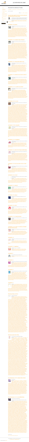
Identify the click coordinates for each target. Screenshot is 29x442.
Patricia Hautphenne (15, 34)
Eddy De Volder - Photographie (13, 305)
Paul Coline (25, 322)
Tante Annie (19, 120)
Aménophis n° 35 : (16, 39)
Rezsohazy (9, 97)
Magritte (19, 317)
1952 (26, 383)
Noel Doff (23, 117)
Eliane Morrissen (17, 241)
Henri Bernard (17, 50)
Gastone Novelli (17, 352)
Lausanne (19, 389)
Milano (13, 250)
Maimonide (18, 361)
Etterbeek (26, 350)
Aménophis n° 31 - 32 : (15, 86)
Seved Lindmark (22, 392)
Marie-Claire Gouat (24, 69)
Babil (23, 300)
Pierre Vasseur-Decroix (18, 391)
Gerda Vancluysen (15, 31)
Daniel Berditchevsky (12, 47)
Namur (10, 289)
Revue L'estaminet (18, 369)
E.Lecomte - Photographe (14, 349)
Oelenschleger (24, 365)
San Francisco (23, 97)
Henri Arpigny (14, 50)
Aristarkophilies (24, 344)
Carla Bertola (18, 45)
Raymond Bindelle (15, 56)
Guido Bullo (14, 309)
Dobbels (26, 154)
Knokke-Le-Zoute (11, 277)
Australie (21, 90)
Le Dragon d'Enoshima (13, 315)
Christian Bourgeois (22, 302)
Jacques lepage (13, 287)
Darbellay (18, 92)
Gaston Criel (13, 131)
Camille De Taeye (15, 45)
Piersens (15, 325)
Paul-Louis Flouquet (14, 367)
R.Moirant (12, 326)
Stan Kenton (20, 329)
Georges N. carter (11, 387)
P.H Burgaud (21, 70)
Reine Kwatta (12, 212)
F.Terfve (11, 306)
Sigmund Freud (13, 182)
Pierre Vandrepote (12, 325)
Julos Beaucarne (24, 314)
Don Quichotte (18, 304)
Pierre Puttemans (13, 118)
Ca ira (20, 346)
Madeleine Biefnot (14, 317)
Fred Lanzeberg (17, 351)
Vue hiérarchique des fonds (4, 17)
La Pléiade (16, 389)
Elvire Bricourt (16, 48)
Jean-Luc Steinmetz (24, 287)
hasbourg (12, 50)
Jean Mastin (19, 132)
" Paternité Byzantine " (14, 341)
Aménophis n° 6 (10, 259)
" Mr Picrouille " (15, 188)
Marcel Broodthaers (16, 32)
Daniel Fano (20, 130)
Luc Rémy (9, 361)
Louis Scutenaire (23, 360)
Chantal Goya (24, 346)
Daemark (17, 348)
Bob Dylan (17, 285)
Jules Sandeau (20, 314)
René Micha (12, 369)
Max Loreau (21, 319)
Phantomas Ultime (22, 323)
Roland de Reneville (13, 392)
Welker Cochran (11, 71)
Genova (15, 276)
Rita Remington (24, 135)
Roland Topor (24, 171)
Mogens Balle (9, 364)
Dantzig (21, 348)
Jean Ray (9, 356)
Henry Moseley (20, 113)
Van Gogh (15, 121)
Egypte (9, 31)
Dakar (18, 231)
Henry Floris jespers (13, 354)
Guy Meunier (19, 309)
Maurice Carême (15, 319)
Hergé (13, 221)
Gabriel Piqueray (11, 31)
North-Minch (19, 365)
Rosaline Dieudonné (20, 35)
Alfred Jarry (14, 343)
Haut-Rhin (14, 67)
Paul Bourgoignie (22, 55)
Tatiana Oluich (16, 182)
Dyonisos (25, 30)
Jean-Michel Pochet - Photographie (16, 313)
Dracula (20, 220)
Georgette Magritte (13, 112)
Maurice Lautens (16, 33)
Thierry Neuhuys (13, 373)
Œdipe (21, 365)
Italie (24, 199)
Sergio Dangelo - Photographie (21, 371)
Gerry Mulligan (9, 113)
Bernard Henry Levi (20, 301)
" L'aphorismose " (15, 337)
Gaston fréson (20, 386)
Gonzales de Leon (24, 308)
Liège (19, 277)
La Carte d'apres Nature (20, 358)
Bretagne (18, 20)
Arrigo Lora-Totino (20, 105)
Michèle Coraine (9, 55)
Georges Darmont (13, 49)
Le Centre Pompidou (20, 359)
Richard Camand (12, 57)
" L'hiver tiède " (15, 380)
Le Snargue (13, 233)
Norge (20, 278)
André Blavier (9, 344)
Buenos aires (17, 66)
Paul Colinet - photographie (17, 366)
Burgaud (25, 91)
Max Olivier (22, 265)
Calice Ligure (20, 385)
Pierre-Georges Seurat (17, 118)
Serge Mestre (21, 328)
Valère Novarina (23, 330)
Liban (26, 94)
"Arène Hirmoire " (22, 342)
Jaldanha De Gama (25, 31)
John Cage (25, 357)
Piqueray (13, 171)
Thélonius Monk (22, 120)
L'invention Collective (16, 358)
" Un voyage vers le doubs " (17, 342)
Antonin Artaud (19, 273)
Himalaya (20, 354)
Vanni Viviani (12, 331)
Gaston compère (13, 93)
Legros (14, 145)
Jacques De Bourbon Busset (19, 264)
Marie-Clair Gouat (10, 191)
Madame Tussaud (10, 317)
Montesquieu (25, 320)
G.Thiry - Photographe (21, 351)
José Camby (18, 52)
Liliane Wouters (20, 316)
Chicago (24, 285)
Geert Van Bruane (24, 386)
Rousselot (20, 392)
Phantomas (19, 323)
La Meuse (19, 190)
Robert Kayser (13, 35)
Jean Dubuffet (16, 287)
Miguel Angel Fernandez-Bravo (12, 134)
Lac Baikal (22, 94)
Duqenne (9, 155)
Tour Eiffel (24, 373)
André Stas (19, 28)
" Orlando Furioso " (10, 341)
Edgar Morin (17, 305)
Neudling (18, 170)
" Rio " (17, 382)
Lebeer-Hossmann (21, 315)
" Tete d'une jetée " (16, 383)
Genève (14, 276)
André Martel (15, 384)
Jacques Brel (17, 132)
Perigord (15, 146)
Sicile (18, 329)
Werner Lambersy (12, 279)
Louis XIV (24, 389)
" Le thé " (18, 380)
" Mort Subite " (23, 340)
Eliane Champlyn (23, 47)
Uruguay (9, 279)
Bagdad (21, 79)
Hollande (20, 276)
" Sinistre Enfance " (20, 382)
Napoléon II (11, 117)
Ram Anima (9, 56)
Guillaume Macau (24, 93)
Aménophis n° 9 (10, 269)
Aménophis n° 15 (11, 237)
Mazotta (23, 319)
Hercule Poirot (16, 354)
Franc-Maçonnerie (25, 275)
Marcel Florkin (9, 318)
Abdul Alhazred (15, 296)
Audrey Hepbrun (13, 29)
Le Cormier (9, 315)
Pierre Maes (23, 70)
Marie (11, 363)
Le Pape (13, 115)
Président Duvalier (16, 290)
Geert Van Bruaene (21, 352)
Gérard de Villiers (11, 308)
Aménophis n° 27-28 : (13, 125)
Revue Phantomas (23, 212)
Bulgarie (23, 91)
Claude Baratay (20, 303)
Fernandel (17, 306)
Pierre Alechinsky (11, 324)
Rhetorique (26, 369)
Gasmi (10, 93)
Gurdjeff (17, 309)
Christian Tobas (21, 263)
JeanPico (19, 180)
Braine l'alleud (22, 240)
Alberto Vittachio (22, 104)
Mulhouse (18, 70)
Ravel (22, 368)
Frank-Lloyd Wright (13, 351)
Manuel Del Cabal (22, 317)
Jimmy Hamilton (22, 357)
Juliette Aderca (12, 53)
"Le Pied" (23, 208)
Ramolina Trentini (24, 118)
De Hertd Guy (19, 47)
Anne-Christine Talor (21, 299)
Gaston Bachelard (10, 352)
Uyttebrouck (14, 213)
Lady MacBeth (18, 53)
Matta (20, 363)
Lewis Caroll (15, 115)
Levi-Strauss (9, 316)
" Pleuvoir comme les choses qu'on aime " (19, 381)
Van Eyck (14, 374)
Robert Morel (9, 392)
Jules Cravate (23, 221)
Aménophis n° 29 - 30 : (13, 101)
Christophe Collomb (19, 286)
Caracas (13, 302)
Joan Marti (16, 52)
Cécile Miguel (21, 274)
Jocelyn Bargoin (17, 211)
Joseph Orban (25, 156)
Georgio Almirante (17, 112)
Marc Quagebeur (25, 317)
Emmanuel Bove (15, 350)
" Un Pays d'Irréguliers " (12, 342)
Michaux (14, 320)
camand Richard (11, 45)
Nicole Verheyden (15, 242)
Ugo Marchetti (13, 330)
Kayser (14, 190)
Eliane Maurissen (13, 169)
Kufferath (21, 81)
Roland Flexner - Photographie (14, 266)
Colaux (23, 80)
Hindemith (22, 354)
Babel (22, 90)
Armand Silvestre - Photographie (12, 300)
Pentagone (22, 289)
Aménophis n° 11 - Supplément (13, 246)
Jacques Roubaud (24, 311)
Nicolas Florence (17, 289)
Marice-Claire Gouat (10, 116)
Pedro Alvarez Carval (15, 323)
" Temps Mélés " (24, 272)
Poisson (9, 21)
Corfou (25, 347)
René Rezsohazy (19, 119)
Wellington (11, 36)
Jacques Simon (16, 156)
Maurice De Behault (25, 54)
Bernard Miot (15, 385)
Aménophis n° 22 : (12, 174)
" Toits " (18, 383)
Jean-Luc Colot (15, 221)
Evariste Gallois (21, 110)
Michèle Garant (15, 170)
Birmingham (20, 240)
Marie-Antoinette (14, 116)
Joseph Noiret (17, 314)
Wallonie (9, 71)
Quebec (10, 326)
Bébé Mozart (17, 106)
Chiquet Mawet (13, 108)
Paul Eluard (18, 34)
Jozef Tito (21, 114)
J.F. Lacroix (23, 113)
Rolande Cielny (20, 57)
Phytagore (24, 289)
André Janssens (25, 128)
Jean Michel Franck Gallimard (13, 200)
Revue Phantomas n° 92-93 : (17, 377)
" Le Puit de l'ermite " (16, 272)
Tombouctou (23, 201)
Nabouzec (19, 364)
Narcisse (25, 364)
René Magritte (16, 119)
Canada (22, 346)
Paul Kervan (24, 366)
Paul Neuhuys (10, 367)
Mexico (20, 116)
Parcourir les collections (4, 15)
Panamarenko (9, 322)
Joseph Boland (20, 52)
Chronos (21, 109)
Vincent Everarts (24, 374)
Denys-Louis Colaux (22, 30)
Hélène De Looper (10, 156)
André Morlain (15, 28)
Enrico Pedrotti (17, 275)
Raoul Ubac (15, 326)
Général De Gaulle (16, 131)
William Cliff (14, 36)
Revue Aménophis (12, 21)
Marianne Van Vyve (23, 32)
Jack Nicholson (13, 132)
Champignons (22, 143)
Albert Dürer (19, 297)
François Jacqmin (23, 111)
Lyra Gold (16, 233)
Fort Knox (23, 306)
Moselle (17, 364)
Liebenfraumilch (15, 316)
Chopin (15, 30)
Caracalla (11, 302)
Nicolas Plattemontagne (12, 365)
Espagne (22, 92)
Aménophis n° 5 (10, 282)
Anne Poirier (12, 299)
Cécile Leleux (21, 45)
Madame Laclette (15, 361)
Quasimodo (21, 118)
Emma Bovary (16, 110)
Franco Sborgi (11, 307)
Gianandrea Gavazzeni (16, 387)
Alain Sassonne (16, 297)
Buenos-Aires (16, 346)
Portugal (20, 325)
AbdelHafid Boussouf (18, 104)
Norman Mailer (9, 390)
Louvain (26, 360)
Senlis (15, 328)
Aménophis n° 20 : (12, 194)
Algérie (14, 79)
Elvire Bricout (20, 48)
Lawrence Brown (14, 359)
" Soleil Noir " (24, 382)
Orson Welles (23, 321)
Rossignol (9, 83)
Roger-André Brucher (16, 57)
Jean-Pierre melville (22, 313)
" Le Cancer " (15, 178)
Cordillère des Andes (23, 347)
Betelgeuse (13, 274)
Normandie (25, 117)
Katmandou (11, 389)
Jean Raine (11, 388)
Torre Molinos (21, 373)
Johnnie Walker (14, 114)
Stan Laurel (16, 120)
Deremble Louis (11, 304)
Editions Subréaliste (22, 349)
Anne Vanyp (21, 28)
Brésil (19, 91)
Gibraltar (23, 131)
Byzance (19, 346)
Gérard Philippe (21, 112)
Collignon (26, 80)
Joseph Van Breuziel (25, 52)
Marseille (12, 319)
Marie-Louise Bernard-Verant (14, 54)
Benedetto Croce (12, 301)
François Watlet (21, 189)
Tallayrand (25, 35)
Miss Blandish (23, 145)
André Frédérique (19, 344)
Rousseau (18, 392)
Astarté (25, 28)
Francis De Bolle (16, 111)
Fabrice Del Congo (25, 110)
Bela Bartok (15, 345)
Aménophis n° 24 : (14, 139)
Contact (3, 20)
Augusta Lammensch (10, 106)
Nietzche (14, 321)
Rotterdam (24, 250)
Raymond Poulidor (18, 326)
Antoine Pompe (13, 105)
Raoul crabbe (12, 56)
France (23, 92)
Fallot (19, 155)
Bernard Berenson (21, 345)
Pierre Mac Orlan (10, 391)
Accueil (3, 7)
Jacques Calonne (19, 210)
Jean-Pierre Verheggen (12, 211)
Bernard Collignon (17, 29)
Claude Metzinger (25, 263)
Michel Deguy (16, 320)
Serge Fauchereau (18, 328)
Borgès (12, 346)
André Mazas (17, 298)
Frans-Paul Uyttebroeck (17, 199)
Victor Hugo (22, 121)
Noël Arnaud (16, 365)
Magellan (17, 317)
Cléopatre (26, 109)
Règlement (4, 12)
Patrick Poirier (15, 322)
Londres (20, 360)
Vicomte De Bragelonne (18, 121)
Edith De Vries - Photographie (22, 305)
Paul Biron (16, 55)
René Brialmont (19, 56)
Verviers (20, 374)
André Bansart (23, 43)
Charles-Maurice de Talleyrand (11, 30)
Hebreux (18, 31)
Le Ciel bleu (23, 359)
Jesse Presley (11, 114)
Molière (17, 134)
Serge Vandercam (24, 328)
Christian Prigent (12, 303)
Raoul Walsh (9, 119)
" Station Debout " (19, 341)
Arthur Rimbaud (24, 105)
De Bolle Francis (16, 47)
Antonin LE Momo (21, 384)
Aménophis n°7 (10, 253)
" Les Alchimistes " (24, 380)
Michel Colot (19, 33)
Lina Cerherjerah (21, 53)
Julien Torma (9, 53)
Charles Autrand (15, 249)
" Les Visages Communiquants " (11, 340)
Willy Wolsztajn (9, 202)
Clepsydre (9, 92)
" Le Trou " (15, 104)
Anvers (23, 28)
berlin (14, 91)
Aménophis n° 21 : (13, 185)
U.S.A (25, 201)
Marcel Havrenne (13, 318)
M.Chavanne (16, 145)
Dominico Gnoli (14, 304)
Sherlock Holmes (13, 83)
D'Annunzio (13, 348)
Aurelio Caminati (20, 300)
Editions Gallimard (10, 275)
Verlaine (16, 331)
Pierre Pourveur (22, 367)
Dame (20, 20)
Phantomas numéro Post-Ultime (13, 334)
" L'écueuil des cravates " (20, 337)
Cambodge (15, 263)
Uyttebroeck (9, 223)
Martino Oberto (18, 363)
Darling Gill (24, 348)
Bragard (18, 91)
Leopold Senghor (17, 277)
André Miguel (20, 298)
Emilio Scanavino (12, 350)
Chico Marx (11, 108)
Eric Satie (19, 110)
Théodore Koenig (11, 213)
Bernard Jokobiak (23, 262)
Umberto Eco (17, 330)
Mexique (23, 95)
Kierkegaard (12, 358)
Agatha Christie (22, 296)
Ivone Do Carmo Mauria (21, 67)
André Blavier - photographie (14, 344)
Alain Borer (25, 296)
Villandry (22, 374)
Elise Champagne (13, 48)
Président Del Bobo (23, 325)
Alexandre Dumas (22, 297)
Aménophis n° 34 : (16, 61)
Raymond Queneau (13, 119)
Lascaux (11, 359)
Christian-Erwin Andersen (20, 46)
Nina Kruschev (20, 117)
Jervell (23, 156)
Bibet (19, 209)
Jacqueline (24, 50)
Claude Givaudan (25, 385)
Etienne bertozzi (21, 275)
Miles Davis (16, 70)
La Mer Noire (17, 94)
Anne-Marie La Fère (22, 44)
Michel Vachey (22, 320)
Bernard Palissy (24, 345)
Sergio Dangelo (21, 266)
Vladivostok (19, 331)
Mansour (23, 361)
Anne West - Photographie (16, 299)
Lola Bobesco (21, 115)
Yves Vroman (21, 213)
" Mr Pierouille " (15, 208)
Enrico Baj (24, 350)
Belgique (19, 65)
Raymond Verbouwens (22, 34)
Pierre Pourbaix (24, 134)
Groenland (22, 93)
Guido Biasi (12, 309)
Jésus (15, 211)
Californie (18, 274)
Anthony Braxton (16, 90)
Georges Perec (9, 112)
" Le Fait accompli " (23, 339)
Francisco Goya (19, 111)
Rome (15, 392)
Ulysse (19, 182)
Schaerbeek (13, 328)
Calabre (9, 302)
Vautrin (18, 374)
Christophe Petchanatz (17, 109)
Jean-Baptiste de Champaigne (16, 356)
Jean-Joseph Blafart (21, 356)
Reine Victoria (15, 212)
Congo (24, 143)
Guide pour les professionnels (3, 9)
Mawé (21, 95)
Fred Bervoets (14, 179)
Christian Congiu (21, 108)
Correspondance (9, 348)
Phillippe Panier (22, 222)
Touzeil (16, 83)
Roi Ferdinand (16, 35)
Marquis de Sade (12, 33)
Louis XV (12, 32)
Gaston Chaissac (13, 352)
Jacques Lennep (14, 311)
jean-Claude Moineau (20, 287)
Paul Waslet (21, 158)
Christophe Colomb (16, 303)
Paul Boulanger (19, 55)
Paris (8, 34)
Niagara (9, 212)
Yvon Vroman (18, 223)
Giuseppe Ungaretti (20, 387)
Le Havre (11, 115)
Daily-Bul (9, 47)
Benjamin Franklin (16, 301)
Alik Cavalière (17, 343)
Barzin (25, 90)
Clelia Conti (23, 109)
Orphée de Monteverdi (19, 321)
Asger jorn (17, 300)
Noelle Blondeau (13, 55)
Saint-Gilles (23, 57)
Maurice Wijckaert (23, 363)
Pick (23, 158)
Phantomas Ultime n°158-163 (13, 293)
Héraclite (21, 241)
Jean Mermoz (18, 232)
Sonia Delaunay (13, 120)
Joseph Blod (21, 180)
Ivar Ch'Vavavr (20, 50)
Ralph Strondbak (14, 368)
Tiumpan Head (16, 373)
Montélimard (9, 146)
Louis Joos (10, 32)
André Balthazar (25, 343)
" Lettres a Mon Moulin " (17, 340)
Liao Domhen (12, 316)
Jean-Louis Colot (11, 68)
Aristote (22, 273)
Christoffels (15, 189)
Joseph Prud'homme (18, 114)
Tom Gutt (11, 121)
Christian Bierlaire (15, 46)
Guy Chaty (25, 49)
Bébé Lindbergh (14, 106)
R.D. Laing (11, 368)
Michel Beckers (13, 191)
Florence (21, 155)
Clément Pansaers (12, 347)
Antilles (22, 344)
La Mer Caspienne (14, 94)
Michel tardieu (24, 265)
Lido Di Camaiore (14, 360)
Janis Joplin (26, 113)
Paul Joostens (21, 366)
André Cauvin (15, 44)
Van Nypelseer (12, 223)
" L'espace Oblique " (25, 337)
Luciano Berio (11, 361)
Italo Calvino (22, 31)
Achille (25, 208)
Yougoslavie (13, 202)
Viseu (17, 331)
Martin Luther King (15, 363)
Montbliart (12, 364)
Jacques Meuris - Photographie (20, 311)
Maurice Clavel (18, 319)
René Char (25, 326)
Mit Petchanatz (25, 82)
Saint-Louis (15, 201)
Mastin (19, 95)
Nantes (21, 364)
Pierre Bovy (10, 181)
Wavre (20, 234)
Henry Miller (17, 113)
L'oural (8, 94)
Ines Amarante (16, 67)
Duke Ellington (9, 349)
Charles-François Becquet (10, 46)
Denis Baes (23, 130)
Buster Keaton (17, 129)
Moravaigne (26, 116)
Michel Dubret (19, 320)
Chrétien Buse (18, 302)
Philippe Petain (9, 118)
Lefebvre (26, 81)
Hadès (21, 309)
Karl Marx (22, 211)
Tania (25, 97)
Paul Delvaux (18, 158)
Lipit (23, 190)
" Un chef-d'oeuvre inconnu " (22, 383)
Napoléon (22, 33)
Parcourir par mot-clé (14, 9)
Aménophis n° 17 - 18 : (14, 216)
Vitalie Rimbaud (25, 121)
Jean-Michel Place (25, 356)
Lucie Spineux (16, 69)
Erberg (13, 155)
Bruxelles (15, 66)
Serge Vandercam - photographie (14, 371)
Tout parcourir (9, 9)
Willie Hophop (15, 71)
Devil (20, 92)
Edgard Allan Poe (12, 110)
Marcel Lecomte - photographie (11, 362)
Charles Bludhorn (15, 220)
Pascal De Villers (11, 34)
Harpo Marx (15, 113)
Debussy (26, 348)
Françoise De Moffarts (23, 307)
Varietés (16, 374)
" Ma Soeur (21, 340)
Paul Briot (26, 55)
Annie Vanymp (19, 79)
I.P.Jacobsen (24, 354)
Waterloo (9, 36)
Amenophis (15, 20)
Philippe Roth (22, 390)
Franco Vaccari (11, 276)
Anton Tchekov (16, 105)
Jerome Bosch (12, 314)
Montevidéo (18, 278)
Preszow (15, 171)
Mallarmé (21, 361)
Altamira (20, 343)
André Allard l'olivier (20, 43)
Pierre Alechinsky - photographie (16, 324)
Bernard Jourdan (23, 301)
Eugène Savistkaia (16, 155)
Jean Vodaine (11, 356)
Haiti (15, 264)
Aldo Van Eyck (11, 343)
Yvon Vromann (15, 202)
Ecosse (12, 199)
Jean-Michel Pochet (24, 20)
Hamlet (23, 309)
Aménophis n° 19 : (12, 205)
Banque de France (10, 345)
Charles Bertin (24, 45)
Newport (9, 365)
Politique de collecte (5, 11)
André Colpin (14, 298)
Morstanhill (15, 364)
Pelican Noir (22, 134)
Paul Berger (18, 322)
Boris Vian (26, 29)
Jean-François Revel (24, 264)
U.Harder (9, 374)
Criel (14, 92)
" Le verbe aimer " (21, 380)
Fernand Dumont (13, 306)
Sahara (11, 83)
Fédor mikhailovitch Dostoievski (11, 111)
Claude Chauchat (25, 46)
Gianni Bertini (18, 276)
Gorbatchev (9, 67)
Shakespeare (26, 290)
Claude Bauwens (23, 303)
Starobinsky (21, 201)
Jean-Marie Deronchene (19, 388)
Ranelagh (24, 391)
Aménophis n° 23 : (17, 149)
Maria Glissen (19, 32)
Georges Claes (24, 352)
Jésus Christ (17, 81)
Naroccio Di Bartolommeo (15, 117)
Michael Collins (23, 116)
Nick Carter (11, 321)
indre (19, 31)
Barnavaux (13, 345)
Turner (10, 330)
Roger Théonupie (18, 97)
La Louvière (15, 53)
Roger (25, 159)
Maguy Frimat (20, 157)
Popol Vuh (18, 325)
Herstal (9, 180)
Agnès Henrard (15, 128)
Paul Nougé (16, 390)
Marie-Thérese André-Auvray (20, 54)
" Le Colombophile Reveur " (18, 339)
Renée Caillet (22, 56)
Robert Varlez (15, 97)
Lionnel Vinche (25, 53)
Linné (18, 360)
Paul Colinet (16, 158)
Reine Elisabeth (25, 368)
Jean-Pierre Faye (14, 288)
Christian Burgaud (18, 30)
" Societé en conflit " (20, 272)
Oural (18, 134)
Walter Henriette (10, 58)
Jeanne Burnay (12, 52)
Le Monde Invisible (17, 315)
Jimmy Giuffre (18, 357)
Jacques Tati (24, 169)
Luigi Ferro (24, 277)
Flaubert (19, 306)
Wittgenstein (15, 58)
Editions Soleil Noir (14, 275)
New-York (15, 289)
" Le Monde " (26, 339)
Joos (19, 81)
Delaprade (24, 286)
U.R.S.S (24, 266)
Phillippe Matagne (19, 222)
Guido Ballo (24, 387)
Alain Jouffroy (13, 297)
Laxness (17, 359)
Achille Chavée (18, 296)
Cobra (14, 347)
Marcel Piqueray (20, 69)
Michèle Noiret (13, 70)
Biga (14, 274)
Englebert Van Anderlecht (20, 350)
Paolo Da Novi (12, 322)
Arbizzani (19, 90)
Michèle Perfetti (15, 278)
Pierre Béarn (25, 390)
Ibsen (26, 354)
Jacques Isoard (13, 156)
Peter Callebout (19, 390)
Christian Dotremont (13, 109)
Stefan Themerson (23, 329)
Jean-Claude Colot (23, 210)
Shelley (15, 329)
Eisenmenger (11, 155)
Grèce (23, 49)
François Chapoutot (15, 307)
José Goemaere (12, 265)
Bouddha (16, 91)
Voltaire (22, 331)
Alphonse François (16, 219)
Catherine (23, 385)
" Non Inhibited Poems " (19, 208)
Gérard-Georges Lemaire (15, 308)
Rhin (11, 35)
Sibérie (16, 329)
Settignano (25, 371)
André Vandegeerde (15, 273)
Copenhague (19, 347)
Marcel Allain (25, 361)
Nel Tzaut (13, 289)
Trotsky (13, 121)
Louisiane (22, 277)
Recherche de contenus (19, 9)
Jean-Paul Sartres (23, 68)
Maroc (19, 82)
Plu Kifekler (22, 391)
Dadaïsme (15, 348)
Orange (12, 146)
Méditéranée (22, 82)
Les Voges (12, 360)
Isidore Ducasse (15, 210)
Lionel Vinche (18, 115)
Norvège (16, 321)
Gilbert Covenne (21, 49)
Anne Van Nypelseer (15, 65)
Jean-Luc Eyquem (15, 68)
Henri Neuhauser (25, 309)
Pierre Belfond (21, 324)
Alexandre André (13, 43)
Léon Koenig (21, 389)
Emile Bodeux (23, 48)
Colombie (17, 347)
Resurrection (15, 369)
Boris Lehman (22, 29)
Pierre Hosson (24, 324)
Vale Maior (20, 330)
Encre (21, 20)
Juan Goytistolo (9, 157)
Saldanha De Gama (10, 182)
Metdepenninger (10, 70)
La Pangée (20, 94)
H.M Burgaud (9, 50)
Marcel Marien (16, 318)
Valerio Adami (11, 374)
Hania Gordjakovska (10, 132)
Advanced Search (3, 23)
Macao (17, 157)
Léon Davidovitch (25, 315)
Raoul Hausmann (17, 368)
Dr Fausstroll (21, 304)
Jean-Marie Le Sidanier (10, 288)
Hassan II (12, 221)
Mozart (10, 234)
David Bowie (23, 154)
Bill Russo (20, 29)
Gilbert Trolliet (13, 264)
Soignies (23, 35)
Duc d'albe (24, 304)
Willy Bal (13, 58)
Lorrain (9, 170)
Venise (14, 331)
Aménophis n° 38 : (12, 24)
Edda (18, 349)
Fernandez (16, 169)
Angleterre (13, 90)
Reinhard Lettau (12, 159)
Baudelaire (13, 285)
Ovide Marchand (13, 390)
